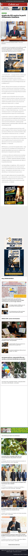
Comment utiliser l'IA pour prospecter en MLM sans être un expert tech (17, 344)
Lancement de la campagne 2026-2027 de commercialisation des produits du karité (11, 457)
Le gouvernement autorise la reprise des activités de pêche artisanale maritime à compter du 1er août (14, 535)
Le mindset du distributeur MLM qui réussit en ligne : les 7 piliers (17, 351)
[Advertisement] (14, 222)
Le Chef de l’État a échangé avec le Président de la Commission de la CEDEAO (13, 483)
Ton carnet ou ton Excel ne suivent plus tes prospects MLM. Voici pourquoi (12, 339)
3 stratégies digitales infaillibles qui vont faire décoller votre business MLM (17, 305)
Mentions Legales (10, 551)
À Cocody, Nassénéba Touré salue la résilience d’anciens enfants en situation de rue (12, 509)
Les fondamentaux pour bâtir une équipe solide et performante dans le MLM (17, 312)
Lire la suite (16, 462)
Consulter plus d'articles (14, 544)
